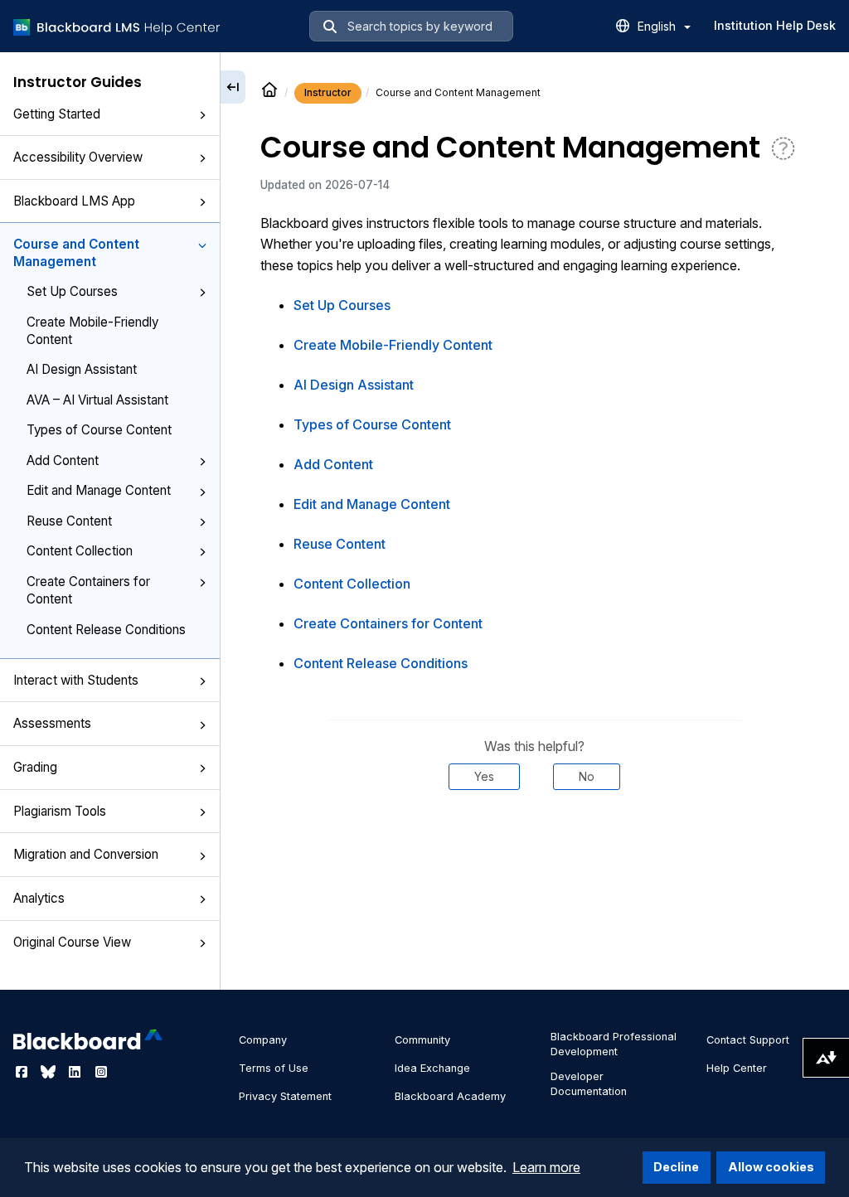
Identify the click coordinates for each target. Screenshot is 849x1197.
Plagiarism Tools (59, 811)
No (586, 776)
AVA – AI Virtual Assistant (97, 400)
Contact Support (747, 1040)
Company (263, 1040)
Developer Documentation (589, 1084)
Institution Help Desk (775, 25)
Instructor (328, 92)
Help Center (736, 1068)
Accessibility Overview (78, 157)
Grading (35, 767)
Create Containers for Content (88, 590)
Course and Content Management (76, 252)
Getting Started (56, 114)
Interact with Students (75, 680)
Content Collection (80, 551)
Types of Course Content (99, 430)
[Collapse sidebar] (233, 87)
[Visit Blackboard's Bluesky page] (50, 1072)
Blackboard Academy (450, 1096)
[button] (202, 115)
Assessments (52, 723)
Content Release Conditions (106, 629)
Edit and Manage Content (99, 490)
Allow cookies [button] (771, 1167)
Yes (484, 776)
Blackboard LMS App (74, 201)
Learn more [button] (546, 1167)
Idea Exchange (432, 1068)
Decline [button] (676, 1167)
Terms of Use (273, 1068)
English (658, 26)
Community (422, 1040)
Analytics (39, 898)
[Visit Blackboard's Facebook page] (23, 1072)
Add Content (63, 460)
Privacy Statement (285, 1096)
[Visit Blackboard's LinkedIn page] (76, 1072)
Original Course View (72, 942)
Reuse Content (69, 521)
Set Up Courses (72, 291)
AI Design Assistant (82, 369)
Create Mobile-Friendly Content (92, 330)
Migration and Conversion (85, 854)
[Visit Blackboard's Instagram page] (101, 1072)
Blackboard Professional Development (614, 1044)
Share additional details (535, 839)
